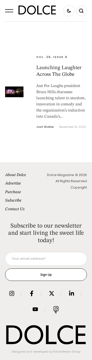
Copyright (79, 187)
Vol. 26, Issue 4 (51, 57)
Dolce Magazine (60, 174)
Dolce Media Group (66, 352)
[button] (9, 11)
